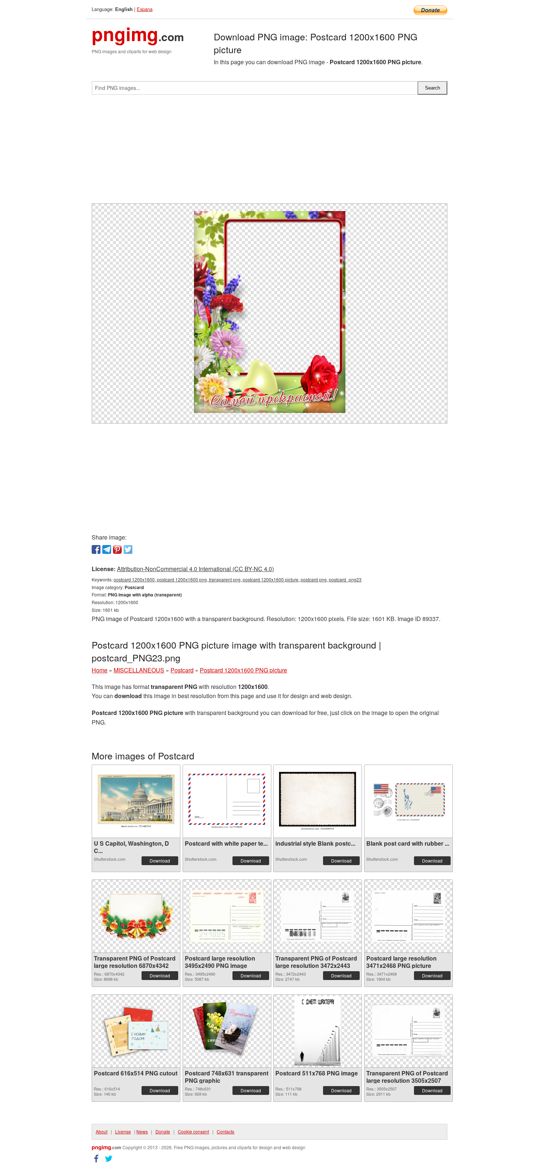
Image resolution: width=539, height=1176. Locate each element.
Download (160, 860)
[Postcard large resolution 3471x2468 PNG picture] (408, 916)
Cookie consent (193, 1131)
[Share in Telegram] (106, 549)
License (123, 1131)
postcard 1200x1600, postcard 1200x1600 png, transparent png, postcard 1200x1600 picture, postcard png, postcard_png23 (238, 579)
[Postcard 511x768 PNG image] (317, 1031)
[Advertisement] (269, 152)
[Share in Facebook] (96, 549)
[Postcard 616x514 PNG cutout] (136, 1031)
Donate (162, 1131)
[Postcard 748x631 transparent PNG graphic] (227, 1031)
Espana (145, 9)
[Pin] (117, 549)
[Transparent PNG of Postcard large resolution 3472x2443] (317, 916)
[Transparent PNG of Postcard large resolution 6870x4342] (136, 916)
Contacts (225, 1131)
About (101, 1131)
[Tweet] (128, 549)
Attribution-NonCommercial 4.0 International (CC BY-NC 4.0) (195, 569)
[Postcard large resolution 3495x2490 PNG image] (227, 916)
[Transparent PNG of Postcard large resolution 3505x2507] (408, 1031)
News (142, 1131)
